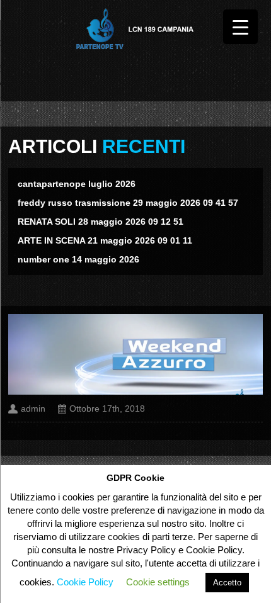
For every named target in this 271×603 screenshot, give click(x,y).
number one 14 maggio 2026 (78, 259)
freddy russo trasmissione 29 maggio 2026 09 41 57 (128, 203)
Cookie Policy (85, 582)
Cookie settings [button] (158, 582)
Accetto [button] (227, 582)
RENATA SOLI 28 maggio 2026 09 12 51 (100, 222)
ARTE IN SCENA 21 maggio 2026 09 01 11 (105, 240)
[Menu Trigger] (240, 26)
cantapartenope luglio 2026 (77, 184)
